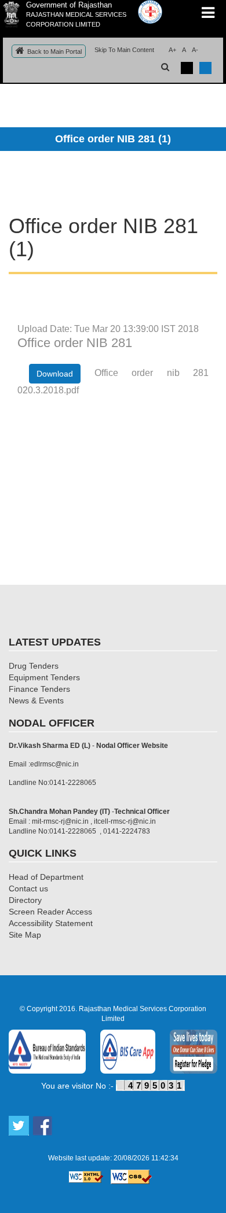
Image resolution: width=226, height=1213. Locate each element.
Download (55, 373)
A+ (172, 49)
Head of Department (46, 877)
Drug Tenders (34, 665)
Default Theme (205, 68)
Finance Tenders (39, 689)
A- (195, 49)
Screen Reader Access (50, 911)
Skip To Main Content (124, 49)
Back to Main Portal (54, 51)
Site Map (25, 934)
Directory (25, 900)
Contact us (28, 888)
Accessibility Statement (51, 923)
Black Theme (187, 68)
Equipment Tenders (44, 677)
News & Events (36, 700)
